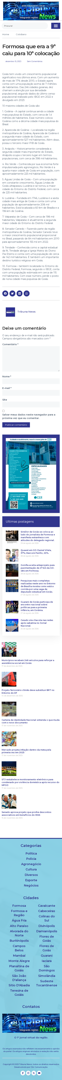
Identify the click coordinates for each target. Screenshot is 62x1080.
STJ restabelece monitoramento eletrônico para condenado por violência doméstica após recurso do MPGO (30, 782)
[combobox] (25, 25)
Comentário (10, 344)
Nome (6, 376)
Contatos (31, 1006)
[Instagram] (28, 1073)
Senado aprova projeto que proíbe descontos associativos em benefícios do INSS (26, 813)
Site (4, 399)
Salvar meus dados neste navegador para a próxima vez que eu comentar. (28, 416)
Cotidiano (21, 34)
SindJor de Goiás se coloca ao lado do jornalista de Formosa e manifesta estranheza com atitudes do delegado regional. (38, 536)
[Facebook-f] (23, 1073)
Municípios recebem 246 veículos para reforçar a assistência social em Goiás (28, 661)
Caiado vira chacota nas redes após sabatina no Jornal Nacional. (37, 623)
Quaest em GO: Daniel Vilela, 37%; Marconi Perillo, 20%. (36, 551)
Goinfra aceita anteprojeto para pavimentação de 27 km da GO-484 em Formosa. (38, 568)
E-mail (6, 388)
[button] (55, 26)
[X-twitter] (33, 1073)
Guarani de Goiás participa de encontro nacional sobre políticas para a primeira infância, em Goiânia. (37, 606)
